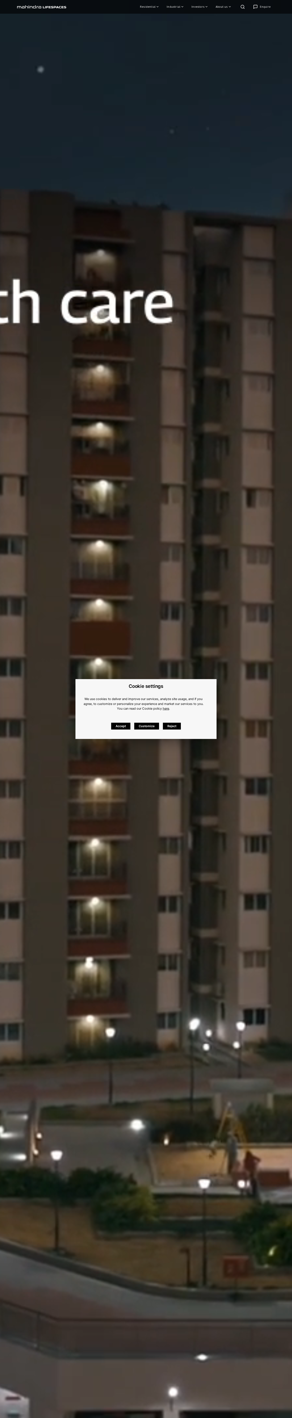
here (166, 708)
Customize (147, 726)
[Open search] (242, 6)
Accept (121, 726)
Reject (171, 726)
